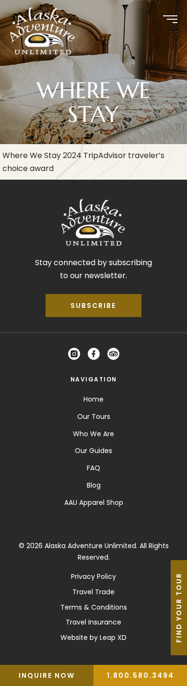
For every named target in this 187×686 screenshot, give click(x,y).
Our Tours (93, 416)
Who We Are (93, 434)
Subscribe (93, 305)
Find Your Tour (179, 608)
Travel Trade (93, 592)
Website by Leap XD (93, 637)
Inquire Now (47, 675)
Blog (94, 485)
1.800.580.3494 (140, 675)
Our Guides (93, 450)
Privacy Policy (93, 576)
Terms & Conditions (93, 607)
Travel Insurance (93, 622)
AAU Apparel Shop (93, 502)
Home (93, 399)
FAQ (93, 468)
